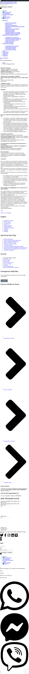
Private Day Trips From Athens (12, 39)
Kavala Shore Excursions (10, 47)
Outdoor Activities (9, 42)
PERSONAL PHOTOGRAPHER (12, 33)
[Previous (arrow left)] (0, 547)
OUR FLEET (6, 52)
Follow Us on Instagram (6, 212)
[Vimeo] (16, 535)
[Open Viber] (14, 670)
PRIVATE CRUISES (10, 30)
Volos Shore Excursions (10, 48)
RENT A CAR (8, 24)
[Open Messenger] (14, 641)
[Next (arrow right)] (1, 547)
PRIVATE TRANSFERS (10, 22)
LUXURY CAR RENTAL (11, 25)
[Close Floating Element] (0, 567)
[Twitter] (1, 535)
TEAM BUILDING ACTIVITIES (12, 32)
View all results (3, 6)
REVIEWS (5, 55)
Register (6, 58)
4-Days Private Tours (9, 41)
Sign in (1, 58)
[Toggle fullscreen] (3, 546)
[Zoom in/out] (4, 546)
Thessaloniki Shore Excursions (12, 46)
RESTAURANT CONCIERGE (12, 29)
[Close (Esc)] (0, 546)
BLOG (4, 50)
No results (10, 6)
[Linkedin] (12, 535)
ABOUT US (5, 53)
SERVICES (5, 20)
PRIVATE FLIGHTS (10, 31)
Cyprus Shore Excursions (10, 49)
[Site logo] (8, 1)
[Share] (1, 546)
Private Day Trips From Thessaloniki (13, 38)
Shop (2, 210)
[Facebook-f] (5, 535)
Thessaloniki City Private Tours (12, 37)
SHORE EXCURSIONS (8, 43)
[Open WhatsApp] (14, 612)
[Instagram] (9, 535)
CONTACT (5, 54)
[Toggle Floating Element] (0, 672)
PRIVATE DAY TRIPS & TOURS (10, 35)
